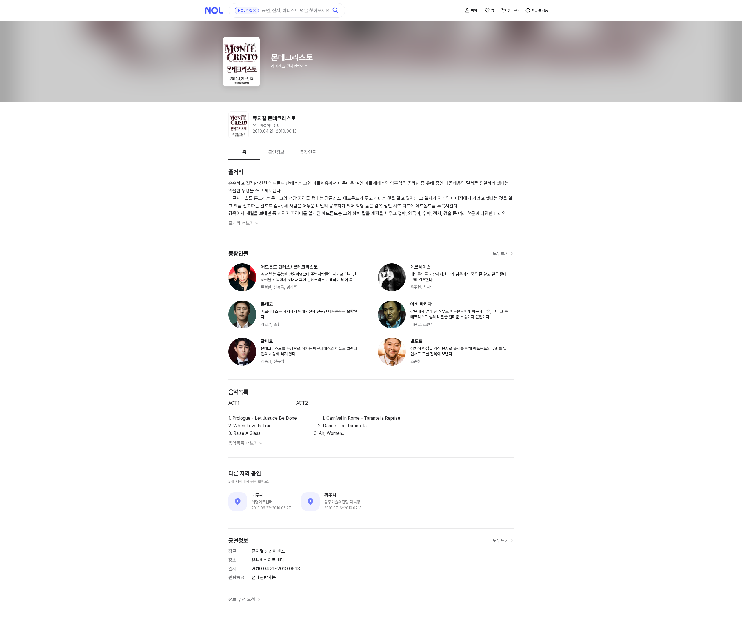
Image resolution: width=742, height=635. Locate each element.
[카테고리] (196, 10)
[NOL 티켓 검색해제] (254, 10)
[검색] (336, 10)
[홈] (214, 10)
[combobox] (295, 10)
